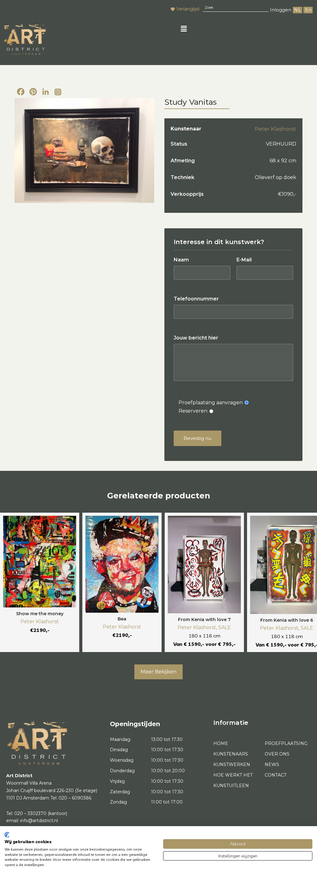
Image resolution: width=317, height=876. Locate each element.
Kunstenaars (230, 754)
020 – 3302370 (30, 813)
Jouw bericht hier (196, 338)
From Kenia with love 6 (286, 620)
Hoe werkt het (233, 775)
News (272, 764)
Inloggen (280, 10)
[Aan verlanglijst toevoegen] (68, 523)
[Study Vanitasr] (84, 150)
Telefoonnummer (196, 299)
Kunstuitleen (231, 785)
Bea (122, 619)
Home (220, 743)
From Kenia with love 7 (204, 619)
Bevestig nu (197, 438)
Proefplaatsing (286, 743)
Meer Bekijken (158, 672)
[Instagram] (58, 92)
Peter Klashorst (275, 129)
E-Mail (244, 260)
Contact (275, 775)
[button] (184, 29)
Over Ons (277, 754)
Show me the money (39, 613)
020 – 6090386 (75, 798)
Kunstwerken (231, 764)
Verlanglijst (188, 9)
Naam (181, 260)
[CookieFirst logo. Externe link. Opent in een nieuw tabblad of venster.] (7, 835)
